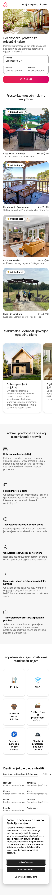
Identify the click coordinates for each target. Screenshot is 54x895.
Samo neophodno (26, 869)
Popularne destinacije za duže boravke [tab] (20, 774)
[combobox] (26, 61)
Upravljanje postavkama (26, 877)
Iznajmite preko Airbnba (34, 4)
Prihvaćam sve (26, 862)
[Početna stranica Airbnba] (5, 4)
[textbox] (15, 70)
